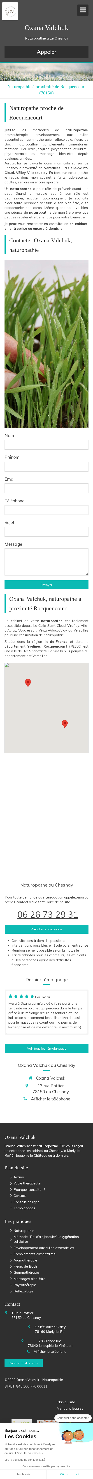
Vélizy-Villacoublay (53, 630)
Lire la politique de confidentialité (25, 1459)
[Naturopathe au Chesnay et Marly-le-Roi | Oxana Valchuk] (11, 11)
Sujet (9, 522)
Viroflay (73, 625)
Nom (9, 435)
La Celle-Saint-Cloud (49, 625)
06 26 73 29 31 (47, 914)
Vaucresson (27, 630)
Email (10, 479)
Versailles (81, 630)
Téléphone (14, 500)
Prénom (12, 457)
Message (13, 544)
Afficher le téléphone (50, 1099)
